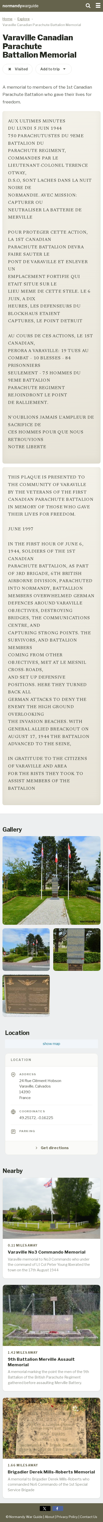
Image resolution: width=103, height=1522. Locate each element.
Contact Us (88, 1517)
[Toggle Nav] (98, 5)
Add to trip (50, 69)
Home (7, 19)
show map (51, 1043)
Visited (21, 69)
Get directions (55, 1148)
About (49, 1517)
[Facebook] (57, 1508)
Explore (24, 19)
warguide (20, 6)
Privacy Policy (67, 1517)
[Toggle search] (88, 5)
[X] (45, 1508)
